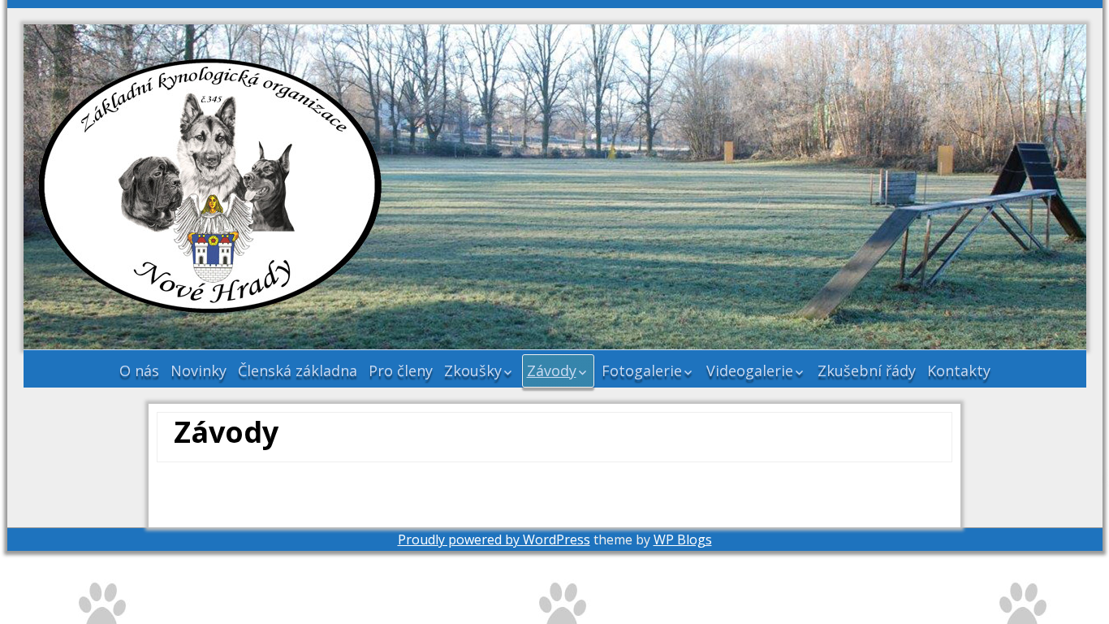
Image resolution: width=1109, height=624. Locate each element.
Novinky (198, 370)
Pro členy (401, 370)
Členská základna (297, 370)
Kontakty (958, 370)
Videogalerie (749, 370)
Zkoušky (473, 370)
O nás (139, 370)
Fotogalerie (642, 370)
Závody (551, 370)
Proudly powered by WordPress (494, 539)
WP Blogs (683, 539)
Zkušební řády (867, 370)
